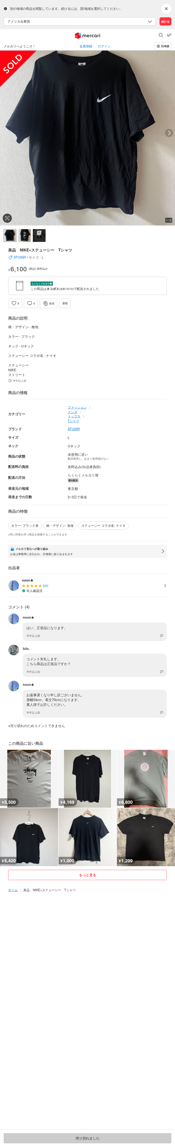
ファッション (77, 407)
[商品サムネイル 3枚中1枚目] (10, 235)
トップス (74, 416)
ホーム (13, 890)
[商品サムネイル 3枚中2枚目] (24, 235)
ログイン (104, 46)
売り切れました (88, 1138)
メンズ (72, 412)
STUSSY (74, 429)
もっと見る (87, 874)
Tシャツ (73, 420)
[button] (161, 35)
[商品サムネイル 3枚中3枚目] (39, 235)
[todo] (169, 35)
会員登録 (86, 46)
